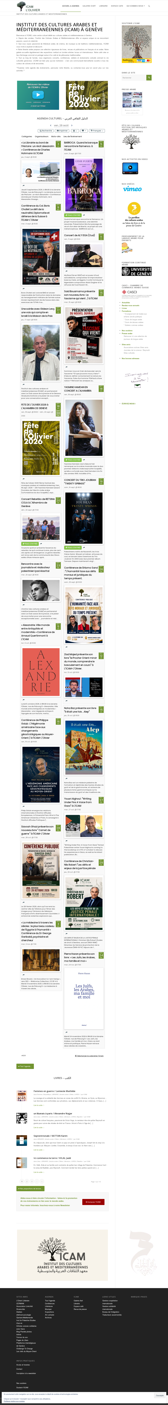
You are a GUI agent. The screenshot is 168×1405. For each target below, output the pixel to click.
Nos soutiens (21, 1383)
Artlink (18, 1334)
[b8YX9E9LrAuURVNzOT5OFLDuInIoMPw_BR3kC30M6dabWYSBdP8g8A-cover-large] (21, 1162)
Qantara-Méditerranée (24, 1317)
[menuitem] (71, 6)
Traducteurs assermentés (112, 1314)
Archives (48, 1317)
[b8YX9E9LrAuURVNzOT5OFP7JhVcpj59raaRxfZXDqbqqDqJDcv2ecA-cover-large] (21, 1140)
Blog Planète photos (24, 1331)
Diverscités (20, 1309)
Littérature (67, 1117)
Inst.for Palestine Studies (26, 1320)
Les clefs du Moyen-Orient (26, 1351)
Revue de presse (80, 1309)
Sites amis (144, 347)
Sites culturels (129, 353)
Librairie (77, 1303)
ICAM (85, 1094)
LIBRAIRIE (55, 1094)
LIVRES (76, 1094)
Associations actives (132, 347)
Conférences (50, 1303)
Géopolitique (47, 1094)
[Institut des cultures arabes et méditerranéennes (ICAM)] (28, 6)
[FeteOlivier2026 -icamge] (87, 95)
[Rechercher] (149, 6)
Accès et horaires (23, 1364)
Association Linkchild (24, 1306)
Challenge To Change (24, 1348)
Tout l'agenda (50, 1300)
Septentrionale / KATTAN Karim (50, 1135)
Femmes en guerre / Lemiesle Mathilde (54, 1091)
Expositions (49, 1312)
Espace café (78, 1306)
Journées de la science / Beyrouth (137, 350)
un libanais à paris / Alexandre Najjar (53, 1113)
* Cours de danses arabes (133, 322)
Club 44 (19, 1323)
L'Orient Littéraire (22, 1300)
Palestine (79, 1161)
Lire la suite (38, 1105)
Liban (38, 1117)
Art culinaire (49, 1314)
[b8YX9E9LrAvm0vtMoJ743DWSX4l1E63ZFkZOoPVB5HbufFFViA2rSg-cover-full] (21, 1095)
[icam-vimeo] (38, 95)
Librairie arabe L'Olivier (66, 1094)
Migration (80, 1117)
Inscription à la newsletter (26, 1373)
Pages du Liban (22, 1340)
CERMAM (20, 1303)
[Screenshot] (21, 1118)
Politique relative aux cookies (14, 1401)
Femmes (39, 1094)
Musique (48, 1309)
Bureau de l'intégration (110, 1312)
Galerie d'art (78, 1300)
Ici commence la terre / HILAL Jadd (52, 1158)
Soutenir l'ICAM (22, 1387)
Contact (19, 1369)
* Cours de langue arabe (133, 319)
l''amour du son (22, 1337)
